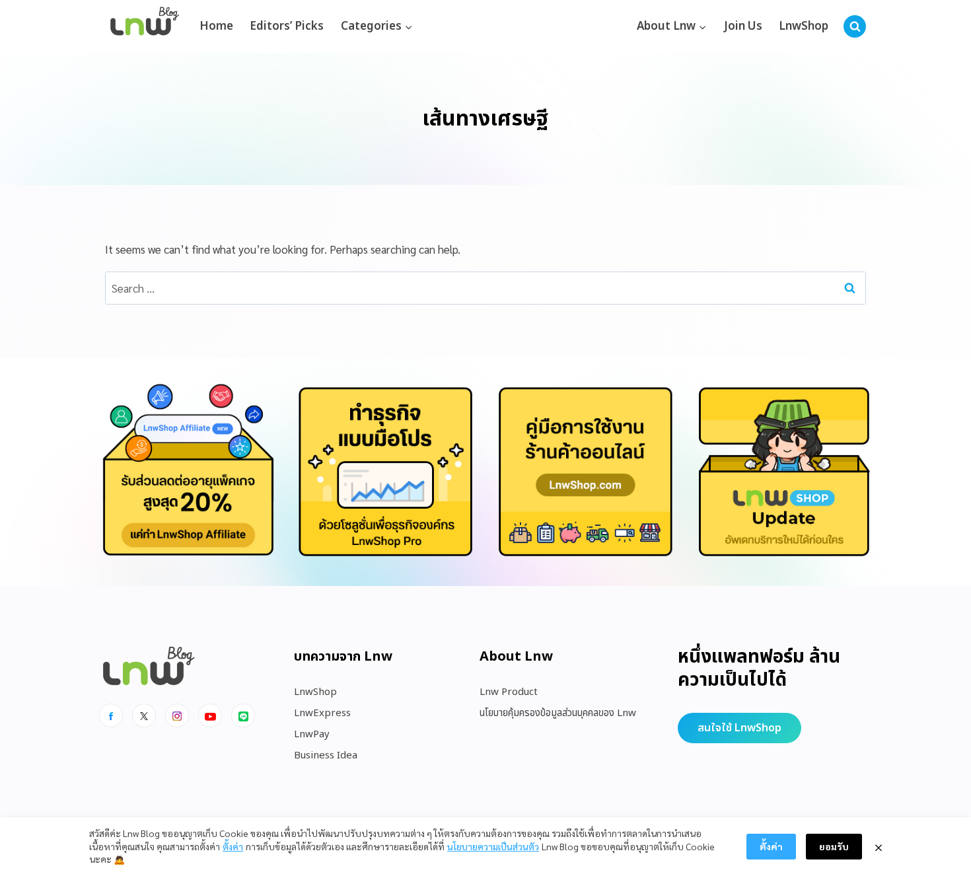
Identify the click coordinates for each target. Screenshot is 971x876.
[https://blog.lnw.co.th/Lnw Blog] (144, 27)
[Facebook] (111, 715)
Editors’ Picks (287, 26)
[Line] (243, 715)
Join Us (743, 26)
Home (216, 26)
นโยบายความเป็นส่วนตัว (493, 846)
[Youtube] (210, 715)
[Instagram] (177, 715)
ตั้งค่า (233, 846)
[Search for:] (485, 288)
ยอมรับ (834, 846)
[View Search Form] (855, 26)
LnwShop (803, 26)
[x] (144, 715)
